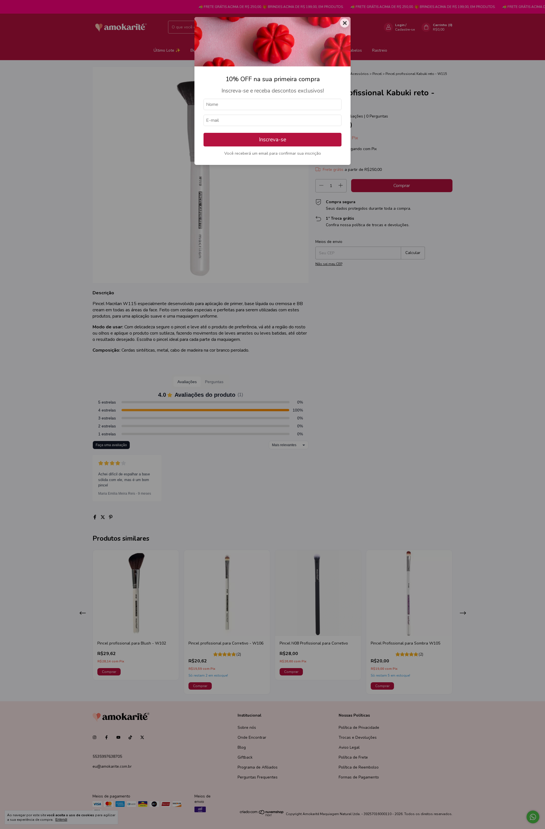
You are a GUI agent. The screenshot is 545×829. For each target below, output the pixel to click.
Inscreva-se (272, 139)
